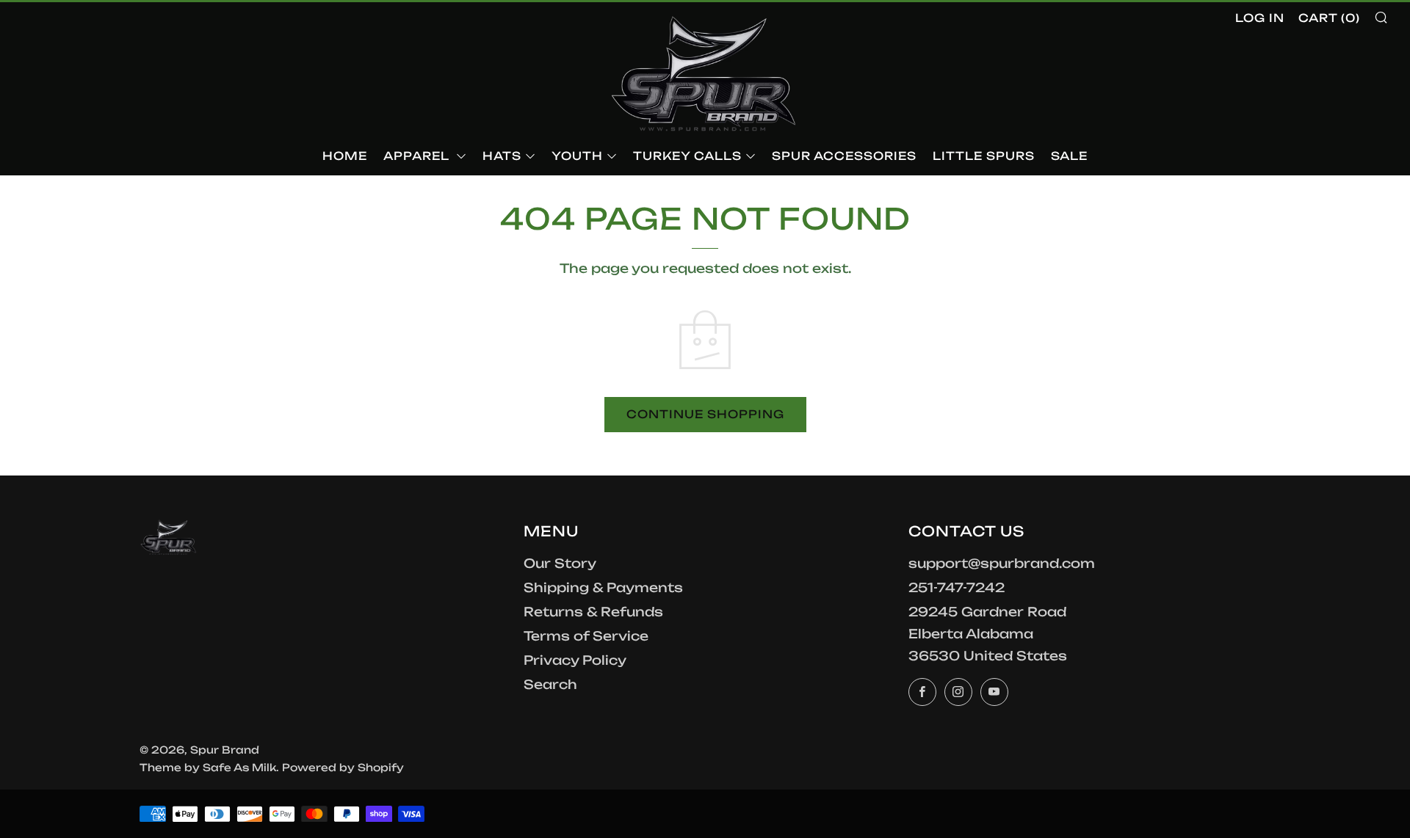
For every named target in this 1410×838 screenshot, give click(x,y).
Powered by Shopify (343, 767)
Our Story (560, 563)
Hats (501, 156)
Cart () (1329, 18)
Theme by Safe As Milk (208, 767)
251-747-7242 (956, 587)
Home (344, 156)
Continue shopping (705, 414)
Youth (577, 156)
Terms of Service (586, 636)
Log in (1259, 18)
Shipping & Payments (603, 587)
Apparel (417, 156)
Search (550, 684)
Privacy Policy (575, 660)
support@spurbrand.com (1001, 563)
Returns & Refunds (593, 611)
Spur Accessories (844, 156)
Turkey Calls (687, 156)
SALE (1069, 156)
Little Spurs (984, 156)
